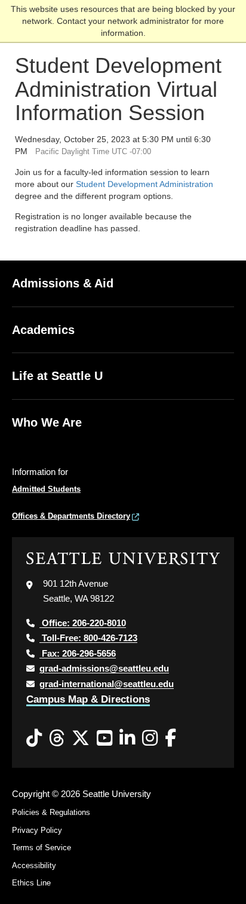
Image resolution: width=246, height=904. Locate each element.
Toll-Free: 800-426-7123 (88, 638)
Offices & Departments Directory (71, 515)
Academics (43, 329)
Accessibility (34, 865)
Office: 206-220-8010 (82, 623)
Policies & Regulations (51, 812)
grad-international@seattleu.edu (106, 684)
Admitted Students (46, 489)
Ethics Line (31, 882)
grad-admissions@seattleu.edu (104, 668)
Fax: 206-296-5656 (77, 653)
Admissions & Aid (62, 283)
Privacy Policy (37, 830)
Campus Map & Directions (88, 699)
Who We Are (47, 422)
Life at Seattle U (57, 375)
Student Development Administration (144, 184)
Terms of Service (41, 847)
